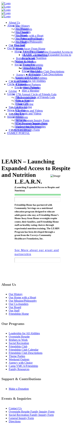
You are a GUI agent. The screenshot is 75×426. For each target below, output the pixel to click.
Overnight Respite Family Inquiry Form (31, 411)
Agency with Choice (21, 362)
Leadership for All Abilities (24, 333)
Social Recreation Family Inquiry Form (31, 414)
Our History (16, 294)
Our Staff (14, 310)
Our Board (15, 307)
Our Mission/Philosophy (23, 300)
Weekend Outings (19, 359)
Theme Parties (17, 356)
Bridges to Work (18, 339)
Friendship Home (19, 313)
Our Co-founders (18, 304)
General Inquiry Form (21, 418)
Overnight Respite (19, 336)
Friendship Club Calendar (23, 349)
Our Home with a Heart (22, 297)
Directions (15, 421)
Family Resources (19, 369)
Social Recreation (19, 343)
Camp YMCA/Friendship (23, 365)
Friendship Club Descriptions (25, 352)
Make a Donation (19, 388)
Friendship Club (18, 346)
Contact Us (15, 408)
